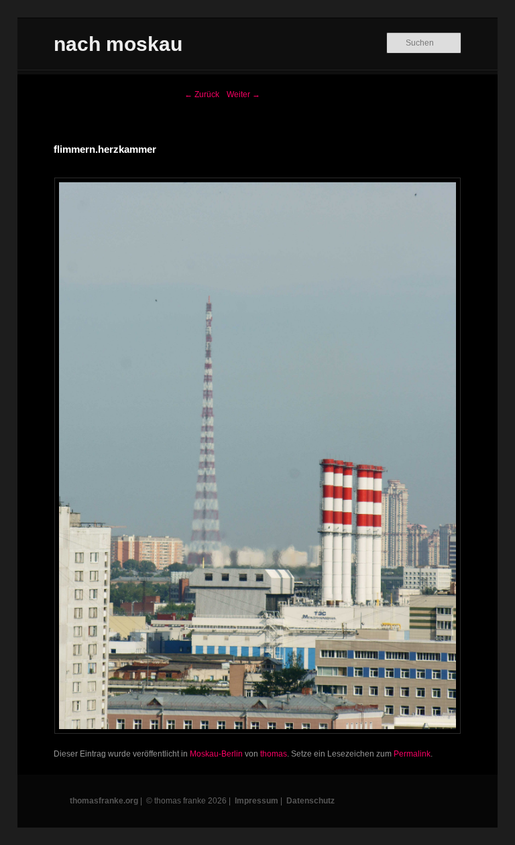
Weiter (243, 94)
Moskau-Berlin (216, 754)
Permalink (412, 754)
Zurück (201, 94)
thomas (273, 754)
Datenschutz (310, 800)
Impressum (256, 800)
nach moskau (118, 44)
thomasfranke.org (104, 800)
